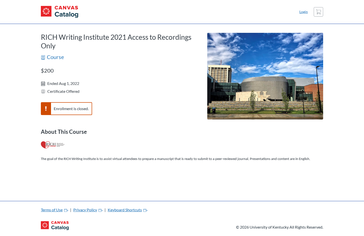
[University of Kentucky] (59, 12)
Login (303, 12)
